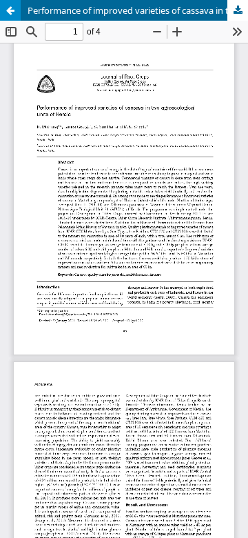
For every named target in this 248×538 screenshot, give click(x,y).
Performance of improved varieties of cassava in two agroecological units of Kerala (138, 10)
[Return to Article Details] (10, 10)
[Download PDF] (237, 10)
